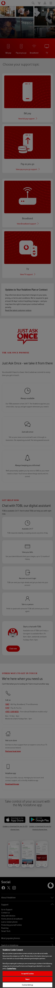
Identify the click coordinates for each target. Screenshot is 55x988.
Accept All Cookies (27, 974)
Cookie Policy (11, 968)
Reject (27, 979)
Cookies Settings (27, 985)
